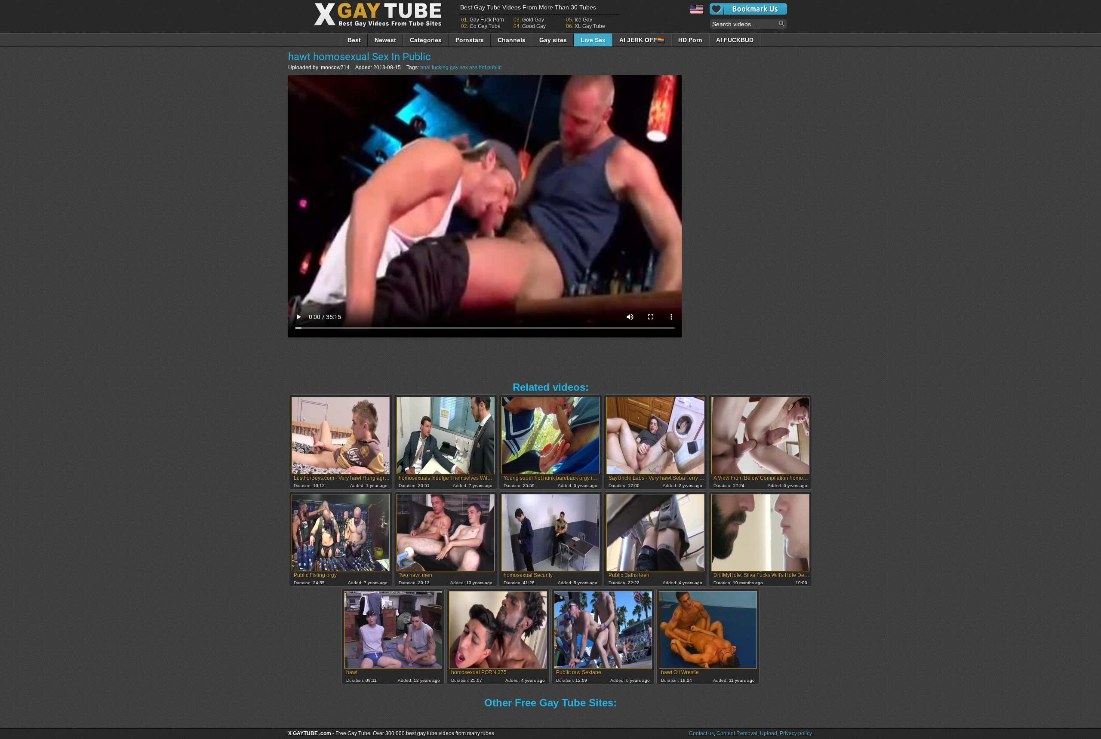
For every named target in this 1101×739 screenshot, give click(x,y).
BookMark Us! (748, 9)
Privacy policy (796, 733)
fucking (440, 67)
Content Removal (737, 733)
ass (473, 67)
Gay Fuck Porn (487, 20)
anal (425, 67)
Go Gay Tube (485, 26)
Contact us (701, 733)
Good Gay (534, 26)
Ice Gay (583, 20)
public (494, 67)
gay (454, 67)
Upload (768, 733)
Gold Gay (533, 20)
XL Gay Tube (590, 26)
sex (464, 67)
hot (482, 67)
